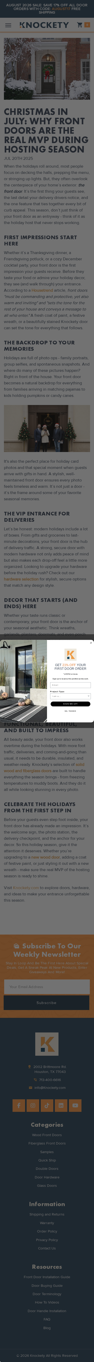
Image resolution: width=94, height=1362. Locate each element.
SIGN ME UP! (70, 704)
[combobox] (69, 696)
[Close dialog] (91, 643)
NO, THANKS (70, 711)
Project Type (57, 691)
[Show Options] (88, 696)
